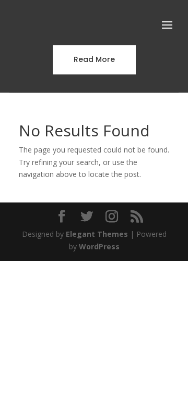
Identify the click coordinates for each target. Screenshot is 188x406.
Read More (94, 59)
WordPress (99, 246)
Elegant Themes (97, 234)
